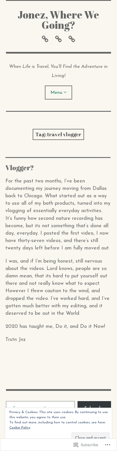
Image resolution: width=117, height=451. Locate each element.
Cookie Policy (19, 427)
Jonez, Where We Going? (58, 20)
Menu (56, 92)
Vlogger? (19, 167)
